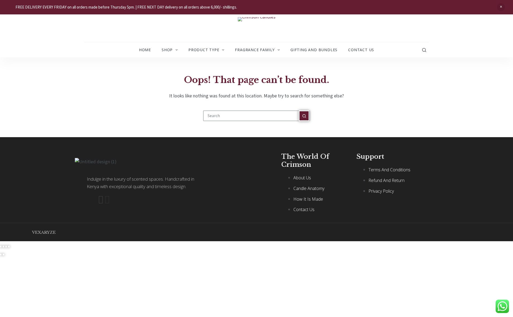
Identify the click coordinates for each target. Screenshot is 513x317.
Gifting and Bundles (313, 49)
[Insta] (107, 199)
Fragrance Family (255, 49)
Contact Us (361, 49)
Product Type (203, 49)
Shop (167, 49)
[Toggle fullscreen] (3, 246)
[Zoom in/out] (1, 246)
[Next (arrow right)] (3, 254)
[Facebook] (101, 199)
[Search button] (304, 115)
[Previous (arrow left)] (1, 254)
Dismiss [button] (501, 7)
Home (145, 49)
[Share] (6, 246)
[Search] (424, 50)
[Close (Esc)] (9, 246)
